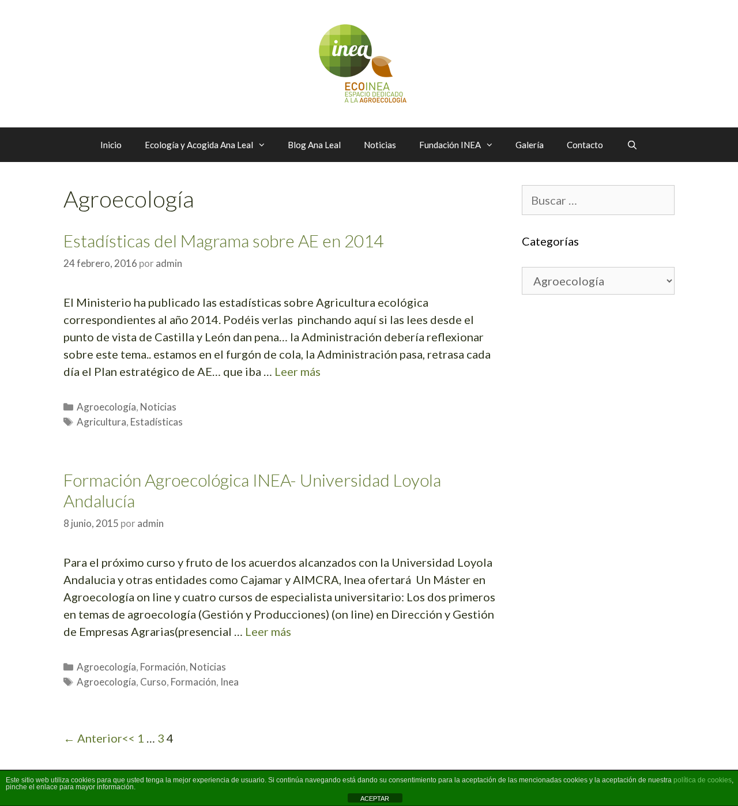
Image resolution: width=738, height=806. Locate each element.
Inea (229, 682)
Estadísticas (156, 422)
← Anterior (92, 738)
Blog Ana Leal (314, 145)
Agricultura (101, 422)
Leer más (297, 371)
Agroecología (106, 407)
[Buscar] (632, 144)
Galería (529, 145)
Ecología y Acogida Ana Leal (199, 145)
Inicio (111, 145)
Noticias (380, 145)
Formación (163, 667)
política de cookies (702, 780)
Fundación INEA (450, 145)
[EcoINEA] (369, 62)
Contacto (585, 145)
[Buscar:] (598, 201)
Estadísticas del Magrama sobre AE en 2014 (223, 240)
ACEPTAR (374, 798)
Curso (153, 682)
